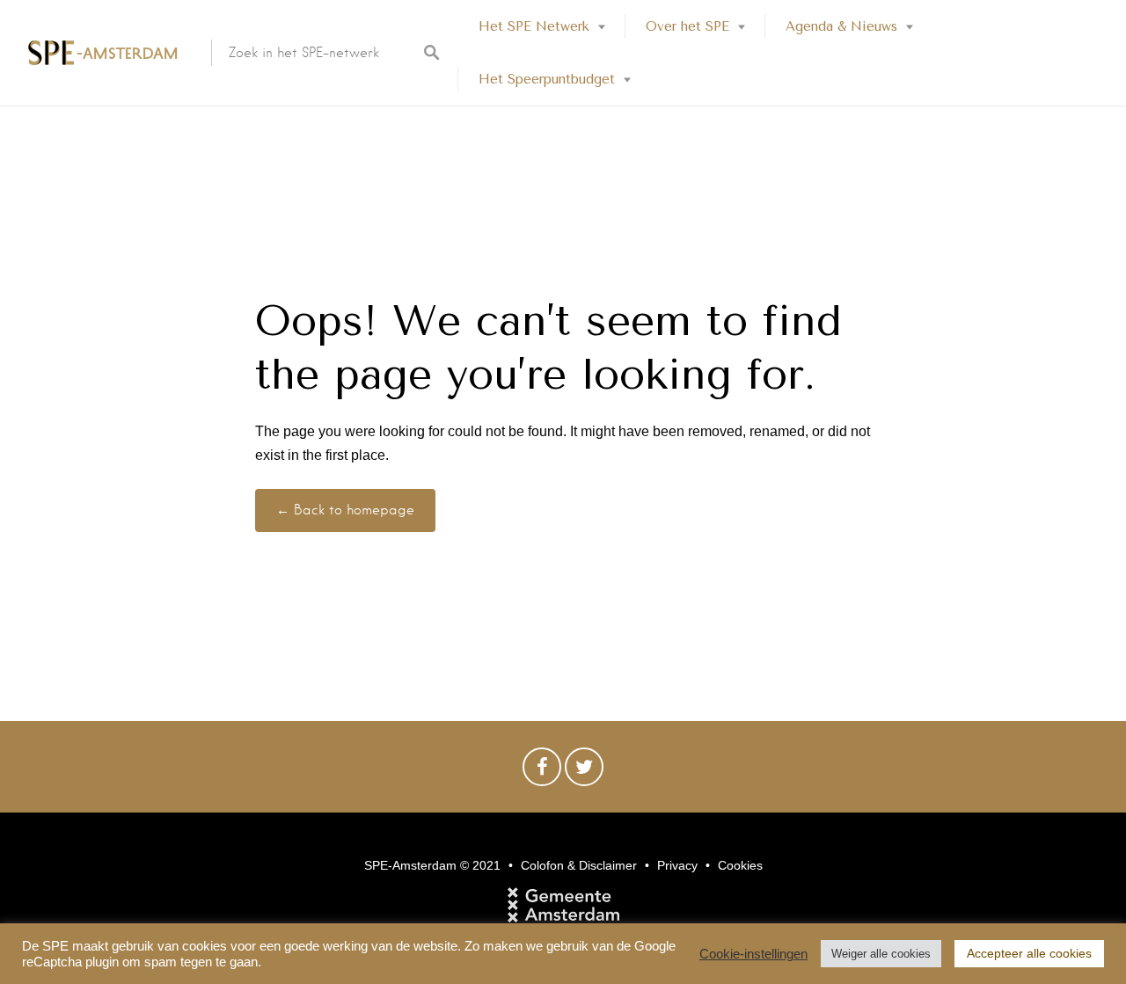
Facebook (541, 771)
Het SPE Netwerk (534, 26)
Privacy (677, 865)
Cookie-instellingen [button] (753, 954)
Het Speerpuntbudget (547, 79)
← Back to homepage (345, 510)
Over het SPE (687, 26)
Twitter (584, 771)
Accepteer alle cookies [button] (1029, 953)
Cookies (740, 865)
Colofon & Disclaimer (579, 865)
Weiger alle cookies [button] (881, 953)
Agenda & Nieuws (841, 26)
